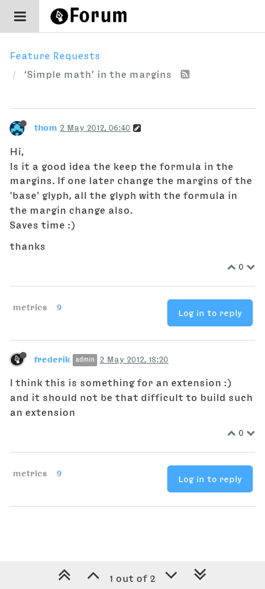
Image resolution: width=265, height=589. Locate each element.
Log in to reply (210, 312)
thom (45, 127)
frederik (52, 359)
